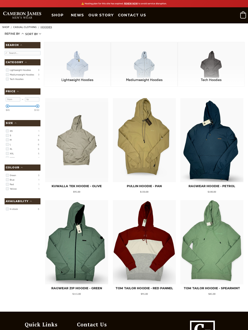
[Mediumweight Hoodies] (144, 58)
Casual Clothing (25, 27)
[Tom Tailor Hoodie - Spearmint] (211, 242)
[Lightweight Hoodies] (77, 58)
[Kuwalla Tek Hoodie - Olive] (76, 140)
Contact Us (132, 15)
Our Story (101, 15)
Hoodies (46, 27)
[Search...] (7, 53)
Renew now (131, 3)
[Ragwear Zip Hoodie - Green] (76, 242)
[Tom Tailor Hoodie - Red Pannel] (144, 242)
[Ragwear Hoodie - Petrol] (211, 140)
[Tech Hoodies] (211, 58)
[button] (243, 15)
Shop (58, 15)
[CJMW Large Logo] (22, 15)
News (77, 15)
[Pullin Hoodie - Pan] (144, 140)
